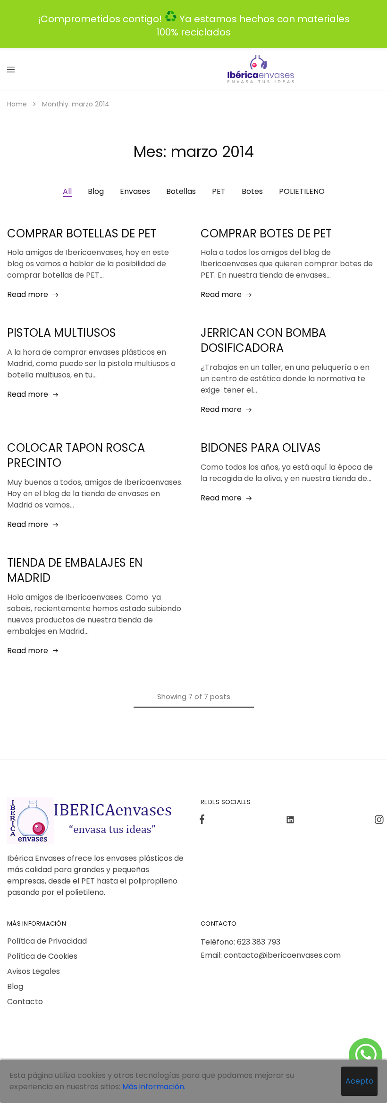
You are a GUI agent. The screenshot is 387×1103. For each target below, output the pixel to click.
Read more (27, 294)
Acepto (359, 1081)
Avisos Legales (33, 971)
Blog (96, 191)
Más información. (153, 1086)
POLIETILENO (302, 191)
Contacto (25, 1001)
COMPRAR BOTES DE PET (266, 233)
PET (219, 191)
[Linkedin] (290, 821)
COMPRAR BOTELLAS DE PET (81, 233)
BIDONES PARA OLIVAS (261, 447)
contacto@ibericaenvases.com (282, 955)
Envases (135, 191)
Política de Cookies (42, 956)
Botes (252, 191)
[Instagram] (377, 821)
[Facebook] (203, 821)
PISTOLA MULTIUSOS (61, 333)
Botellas (181, 191)
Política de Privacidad (47, 941)
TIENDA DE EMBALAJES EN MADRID (75, 570)
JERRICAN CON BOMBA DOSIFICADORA (263, 340)
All (67, 191)
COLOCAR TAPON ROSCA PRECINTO (76, 455)
